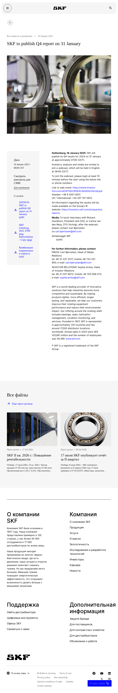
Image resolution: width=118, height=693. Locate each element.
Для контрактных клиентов (87, 629)
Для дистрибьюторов (83, 635)
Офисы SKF (14, 623)
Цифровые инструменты (22, 617)
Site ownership (61, 677)
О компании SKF (80, 521)
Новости (75, 570)
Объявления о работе (83, 641)
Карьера (75, 565)
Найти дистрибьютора (21, 612)
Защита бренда (79, 618)
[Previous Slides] (14, 454)
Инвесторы (77, 559)
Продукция (77, 527)
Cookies (69, 681)
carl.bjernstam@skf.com (78, 262)
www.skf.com (73, 338)
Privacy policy (43, 677)
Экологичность (79, 544)
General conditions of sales (49, 681)
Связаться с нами (18, 629)
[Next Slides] (103, 454)
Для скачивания (21, 187)
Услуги (74, 533)
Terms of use (65, 673)
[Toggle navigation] (7, 8)
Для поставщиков (81, 624)
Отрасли (75, 538)
